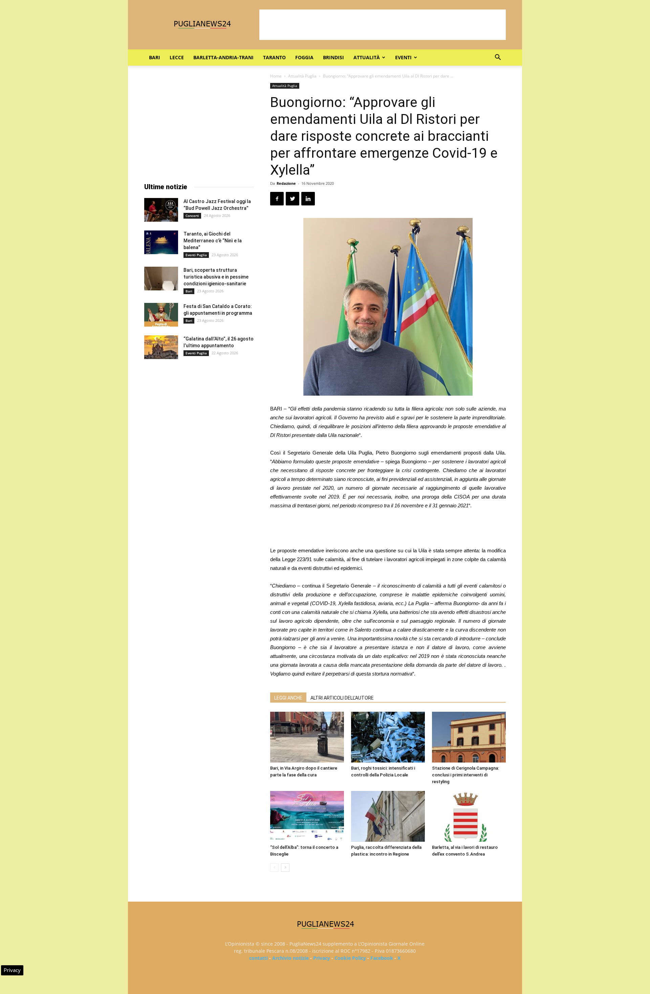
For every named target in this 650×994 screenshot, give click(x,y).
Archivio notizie (290, 958)
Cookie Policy (350, 958)
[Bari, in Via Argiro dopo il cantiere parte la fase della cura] (307, 737)
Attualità (366, 57)
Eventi (403, 57)
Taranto (274, 57)
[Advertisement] (382, 24)
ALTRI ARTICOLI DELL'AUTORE (342, 698)
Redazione (286, 183)
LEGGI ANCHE (288, 698)
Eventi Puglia (196, 254)
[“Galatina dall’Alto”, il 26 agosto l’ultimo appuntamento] (161, 347)
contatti (258, 958)
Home (276, 76)
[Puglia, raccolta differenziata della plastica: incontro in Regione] (388, 816)
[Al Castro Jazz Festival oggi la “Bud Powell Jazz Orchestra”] (161, 210)
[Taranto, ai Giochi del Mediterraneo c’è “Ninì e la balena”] (161, 242)
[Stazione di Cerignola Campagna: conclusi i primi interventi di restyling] (469, 737)
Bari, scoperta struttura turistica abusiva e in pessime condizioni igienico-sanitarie (215, 276)
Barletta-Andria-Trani (223, 57)
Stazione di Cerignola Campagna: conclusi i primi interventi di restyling (465, 775)
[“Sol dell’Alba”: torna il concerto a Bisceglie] (307, 816)
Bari (154, 57)
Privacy (321, 958)
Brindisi (333, 57)
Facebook (381, 958)
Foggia (304, 57)
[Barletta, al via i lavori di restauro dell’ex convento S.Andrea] (469, 816)
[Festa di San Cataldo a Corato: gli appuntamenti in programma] (161, 315)
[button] (498, 58)
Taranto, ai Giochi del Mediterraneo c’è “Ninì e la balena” (212, 240)
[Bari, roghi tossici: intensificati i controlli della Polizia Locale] (388, 737)
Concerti (192, 215)
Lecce (177, 57)
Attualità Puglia (302, 76)
